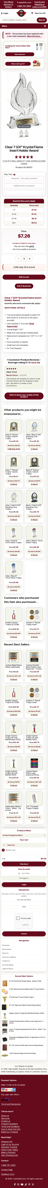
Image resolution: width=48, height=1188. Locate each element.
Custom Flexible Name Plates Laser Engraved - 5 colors (26, 1022)
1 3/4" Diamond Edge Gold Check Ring (22, 1053)
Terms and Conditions (10, 1126)
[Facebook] (15, 1184)
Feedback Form (7, 1174)
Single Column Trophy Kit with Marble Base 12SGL (26, 1013)
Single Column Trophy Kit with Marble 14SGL (32, 738)
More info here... (34, 36)
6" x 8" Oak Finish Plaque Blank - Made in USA (25, 981)
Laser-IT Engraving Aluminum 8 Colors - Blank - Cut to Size (27, 1030)
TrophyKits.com (24, 2)
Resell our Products (9, 1132)
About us (5, 1115)
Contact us (5, 1121)
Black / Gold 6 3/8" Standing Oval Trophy (34, 507)
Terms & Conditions (9, 957)
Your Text (8, 174)
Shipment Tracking (9, 1147)
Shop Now (5, 945)
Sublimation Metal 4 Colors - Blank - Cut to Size (13, 808)
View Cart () (40, 13)
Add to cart (24, 277)
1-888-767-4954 (24, 6)
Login (24, 885)
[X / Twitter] (33, 1184)
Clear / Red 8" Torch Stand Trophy (34, 542)
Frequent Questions (9, 1124)
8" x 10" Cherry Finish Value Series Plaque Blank (26, 1045)
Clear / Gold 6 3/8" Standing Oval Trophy (13, 507)
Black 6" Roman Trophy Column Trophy (32, 472)
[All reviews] (24, 158)
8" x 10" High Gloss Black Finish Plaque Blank (25, 1005)
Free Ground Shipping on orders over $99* (39, 4)
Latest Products (7, 969)
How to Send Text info (10, 1129)
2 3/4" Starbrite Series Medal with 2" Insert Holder (26, 989)
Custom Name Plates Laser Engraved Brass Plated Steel (32, 773)
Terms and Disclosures (11, 1104)
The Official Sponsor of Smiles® (8, 4)
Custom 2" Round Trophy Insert (33, 624)
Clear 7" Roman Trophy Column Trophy (11, 472)
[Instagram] (18, 1184)
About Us (5, 953)
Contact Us (6, 961)
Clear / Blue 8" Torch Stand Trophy (13, 577)
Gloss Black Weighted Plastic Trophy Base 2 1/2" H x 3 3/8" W (27, 1038)
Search (42, 20)
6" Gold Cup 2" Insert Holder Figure (21, 997)
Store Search (6, 949)
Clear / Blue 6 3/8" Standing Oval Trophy (33, 436)
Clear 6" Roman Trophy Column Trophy (11, 436)
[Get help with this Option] (14, 175)
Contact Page (7, 1170)
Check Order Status (9, 1150)
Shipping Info (7, 1141)
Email (24, 907)
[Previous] (8, 101)
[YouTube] (22, 1184)
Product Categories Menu (13, 835)
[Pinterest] (29, 1184)
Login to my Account (10, 1144)
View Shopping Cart (9, 1155)
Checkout (24, 864)
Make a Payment (8, 1152)
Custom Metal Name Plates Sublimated (13, 666)
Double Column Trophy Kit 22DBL (12, 624)
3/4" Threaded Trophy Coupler (32, 807)
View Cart (11, 845)
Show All (35, 363)
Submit (24, 934)
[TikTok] (26, 1184)
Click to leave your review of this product (24, 396)
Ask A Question (24, 286)
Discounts (5, 1118)
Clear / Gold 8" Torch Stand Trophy (13, 542)
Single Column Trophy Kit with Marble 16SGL (11, 773)
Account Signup (7, 965)
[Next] (40, 101)
